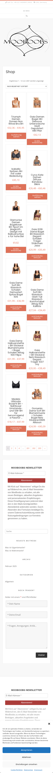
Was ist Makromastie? (14, 550)
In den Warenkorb (37, 142)
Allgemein (9, 581)
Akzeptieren (26, 750)
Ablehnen (26, 757)
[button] (49, 723)
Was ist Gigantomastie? (15, 547)
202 (33, 448)
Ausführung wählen (16, 136)
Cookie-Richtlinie (17, 770)
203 (39, 448)
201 (28, 448)
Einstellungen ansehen (26, 764)
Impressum (38, 770)
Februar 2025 (11, 566)
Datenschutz (28, 770)
